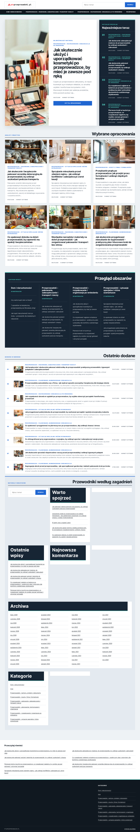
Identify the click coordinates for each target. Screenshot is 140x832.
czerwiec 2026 (15, 619)
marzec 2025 (14, 660)
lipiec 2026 (13, 615)
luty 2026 (13, 635)
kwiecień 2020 (107, 651)
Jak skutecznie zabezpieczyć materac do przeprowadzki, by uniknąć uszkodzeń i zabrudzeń (120, 44)
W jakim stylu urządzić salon (61, 522)
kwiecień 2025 (15, 655)
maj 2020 (105, 647)
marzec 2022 (76, 623)
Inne (11, 689)
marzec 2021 (76, 664)
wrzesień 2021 (76, 643)
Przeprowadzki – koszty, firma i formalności (113, 167)
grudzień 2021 (76, 631)
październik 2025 (15, 647)
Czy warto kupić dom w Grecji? (21, 300)
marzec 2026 (14, 631)
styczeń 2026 (14, 639)
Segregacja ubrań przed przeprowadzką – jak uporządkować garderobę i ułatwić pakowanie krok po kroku (67, 466)
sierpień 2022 (45, 664)
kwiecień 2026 (15, 627)
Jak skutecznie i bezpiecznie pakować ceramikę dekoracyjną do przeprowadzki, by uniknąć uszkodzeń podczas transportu (24, 175)
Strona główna (130, 829)
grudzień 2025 (15, 643)
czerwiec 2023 (46, 651)
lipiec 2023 (44, 647)
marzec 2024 (45, 635)
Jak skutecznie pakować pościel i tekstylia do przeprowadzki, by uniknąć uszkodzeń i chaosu (119, 66)
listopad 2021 (76, 635)
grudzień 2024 (46, 615)
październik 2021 (77, 639)
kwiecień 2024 (46, 631)
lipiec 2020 (106, 639)
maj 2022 (75, 615)
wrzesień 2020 (107, 631)
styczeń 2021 (106, 619)
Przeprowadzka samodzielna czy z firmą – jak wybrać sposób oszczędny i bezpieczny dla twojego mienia (67, 383)
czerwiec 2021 (76, 655)
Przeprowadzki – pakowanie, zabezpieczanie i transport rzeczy (50, 12)
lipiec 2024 (44, 627)
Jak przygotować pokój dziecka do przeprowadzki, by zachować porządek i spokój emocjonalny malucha (67, 412)
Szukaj (130, 4)
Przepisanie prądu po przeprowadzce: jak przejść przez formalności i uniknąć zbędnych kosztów (113, 174)
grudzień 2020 (107, 623)
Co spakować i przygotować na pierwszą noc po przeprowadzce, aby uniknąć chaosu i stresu (62, 426)
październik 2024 (46, 623)
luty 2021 (105, 615)
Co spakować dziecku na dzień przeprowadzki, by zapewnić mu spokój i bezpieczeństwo (23, 240)
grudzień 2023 (46, 643)
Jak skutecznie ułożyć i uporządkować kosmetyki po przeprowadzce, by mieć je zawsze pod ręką (72, 63)
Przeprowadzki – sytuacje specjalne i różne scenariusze (69, 167)
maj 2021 (75, 660)
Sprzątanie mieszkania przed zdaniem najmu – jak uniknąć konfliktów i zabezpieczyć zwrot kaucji (68, 175)
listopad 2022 (45, 660)
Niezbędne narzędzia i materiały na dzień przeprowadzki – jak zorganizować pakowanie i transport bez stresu (70, 241)
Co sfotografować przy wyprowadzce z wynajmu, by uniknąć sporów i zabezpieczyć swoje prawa (64, 439)
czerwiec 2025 (15, 651)
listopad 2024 (45, 619)
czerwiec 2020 (107, 643)
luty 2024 (44, 639)
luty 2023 (44, 655)
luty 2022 (75, 627)
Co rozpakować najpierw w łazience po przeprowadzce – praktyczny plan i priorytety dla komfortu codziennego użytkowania (120, 90)
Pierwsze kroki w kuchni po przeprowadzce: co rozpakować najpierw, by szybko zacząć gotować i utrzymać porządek (119, 114)
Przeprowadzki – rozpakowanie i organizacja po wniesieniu (100, 12)
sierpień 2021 (76, 647)
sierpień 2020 (106, 635)
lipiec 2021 (75, 651)
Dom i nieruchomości (14, 12)
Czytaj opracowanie (73, 103)
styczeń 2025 (14, 664)
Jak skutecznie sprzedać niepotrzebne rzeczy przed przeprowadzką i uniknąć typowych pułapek (64, 453)
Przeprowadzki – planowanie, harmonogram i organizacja (113, 232)
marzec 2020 (106, 655)
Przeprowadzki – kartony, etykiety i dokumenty (25, 693)
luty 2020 (105, 660)
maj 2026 (13, 623)
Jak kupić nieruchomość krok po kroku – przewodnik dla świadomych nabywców (23, 316)
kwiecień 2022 (76, 619)
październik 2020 (108, 627)
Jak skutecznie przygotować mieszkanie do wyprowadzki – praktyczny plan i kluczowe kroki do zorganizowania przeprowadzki (113, 241)
